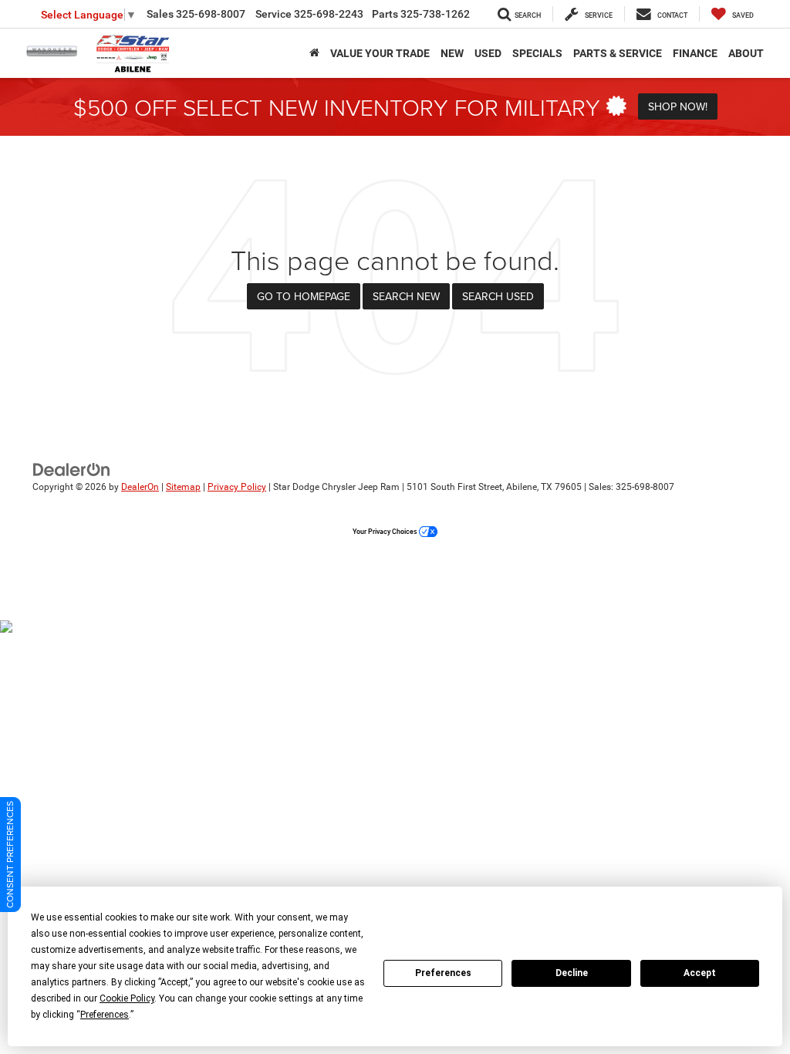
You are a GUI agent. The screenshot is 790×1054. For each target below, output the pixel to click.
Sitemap (183, 486)
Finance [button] (695, 53)
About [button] (746, 53)
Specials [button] (537, 53)
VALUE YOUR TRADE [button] (380, 53)
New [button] (452, 53)
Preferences (443, 973)
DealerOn (140, 486)
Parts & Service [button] (617, 53)
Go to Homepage (303, 296)
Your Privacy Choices (386, 531)
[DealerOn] (71, 469)
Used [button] (487, 53)
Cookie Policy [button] (127, 998)
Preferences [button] (104, 1014)
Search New (406, 296)
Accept (700, 973)
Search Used (498, 296)
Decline (571, 973)
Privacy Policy (237, 486)
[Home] (314, 53)
